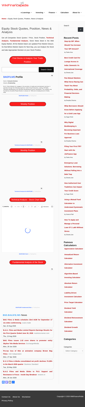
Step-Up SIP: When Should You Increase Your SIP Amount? (72, 45)
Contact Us (6, 397)
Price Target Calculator (73, 302)
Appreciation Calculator (73, 249)
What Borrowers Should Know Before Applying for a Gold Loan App (73, 109)
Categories (68, 347)
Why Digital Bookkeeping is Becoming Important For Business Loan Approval (72, 129)
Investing (39, 12)
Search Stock (46, 70)
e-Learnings (25, 12)
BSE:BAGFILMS (12, 315)
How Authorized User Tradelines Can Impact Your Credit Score (73, 187)
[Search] (80, 29)
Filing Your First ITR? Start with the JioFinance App (72, 150)
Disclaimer (26, 397)
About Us (76, 12)
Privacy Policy (7, 401)
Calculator (65, 12)
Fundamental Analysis (19, 41)
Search (66, 26)
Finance (52, 12)
